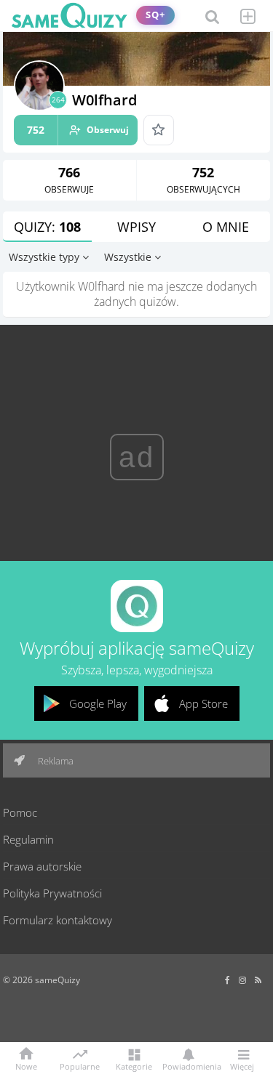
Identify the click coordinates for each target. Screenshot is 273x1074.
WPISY (136, 226)
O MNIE (225, 226)
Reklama (55, 760)
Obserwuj (78, 130)
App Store (203, 703)
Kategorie (134, 1065)
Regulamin (28, 839)
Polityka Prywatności (52, 893)
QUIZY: (47, 226)
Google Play (98, 703)
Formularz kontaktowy (57, 920)
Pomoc (20, 812)
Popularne (80, 1065)
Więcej (242, 1065)
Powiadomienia (188, 1065)
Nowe (26, 1065)
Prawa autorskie (42, 866)
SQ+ (155, 15)
